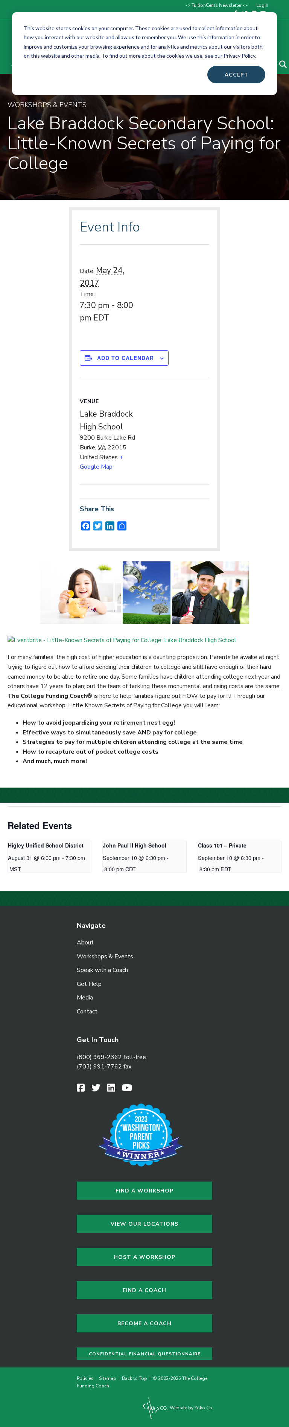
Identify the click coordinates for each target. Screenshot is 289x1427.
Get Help (89, 984)
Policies (86, 1378)
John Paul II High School (134, 845)
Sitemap (107, 1378)
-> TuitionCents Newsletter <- (217, 5)
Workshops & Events (105, 956)
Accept (236, 74)
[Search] (278, 64)
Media (85, 997)
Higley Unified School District (46, 845)
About (85, 942)
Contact (87, 1011)
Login (262, 5)
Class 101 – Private (222, 845)
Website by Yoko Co (190, 1408)
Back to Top (134, 1378)
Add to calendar (125, 358)
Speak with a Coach (102, 970)
